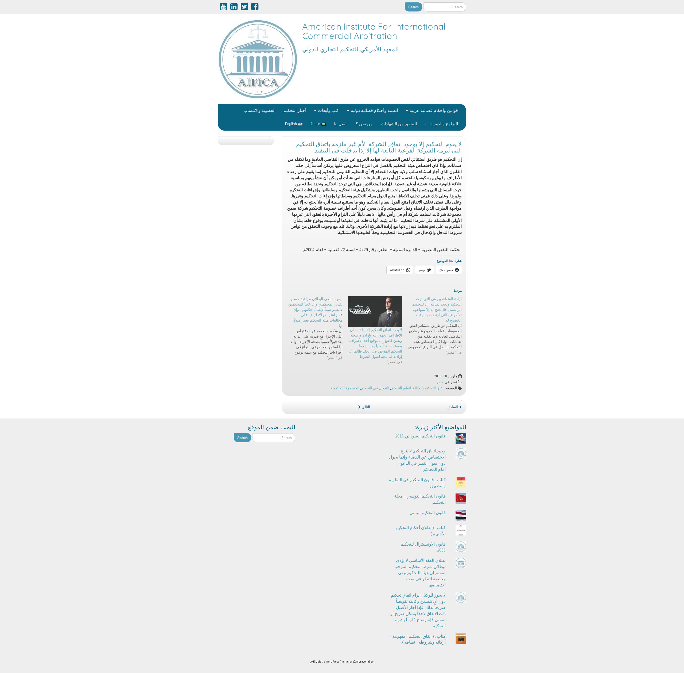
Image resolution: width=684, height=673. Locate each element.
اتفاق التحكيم (401, 388)
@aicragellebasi (363, 661)
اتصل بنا (341, 124)
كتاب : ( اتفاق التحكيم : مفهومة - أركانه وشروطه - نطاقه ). (418, 639)
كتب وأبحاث (328, 110)
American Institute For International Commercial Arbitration (374, 31)
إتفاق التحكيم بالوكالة (429, 388)
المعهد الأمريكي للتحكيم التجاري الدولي (350, 49)
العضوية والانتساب (259, 110)
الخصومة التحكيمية (345, 388)
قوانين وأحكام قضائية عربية (433, 110)
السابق (453, 407)
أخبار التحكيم (294, 110)
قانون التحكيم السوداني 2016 (420, 436)
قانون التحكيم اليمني (428, 512)
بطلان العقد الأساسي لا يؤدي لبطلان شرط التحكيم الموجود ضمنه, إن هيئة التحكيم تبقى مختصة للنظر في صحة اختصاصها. (420, 573)
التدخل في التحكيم (375, 388)
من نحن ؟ (364, 124)
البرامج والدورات (443, 124)
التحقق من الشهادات (399, 124)
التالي (365, 407)
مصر (440, 382)
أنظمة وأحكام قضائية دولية (374, 110)
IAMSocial (316, 661)
